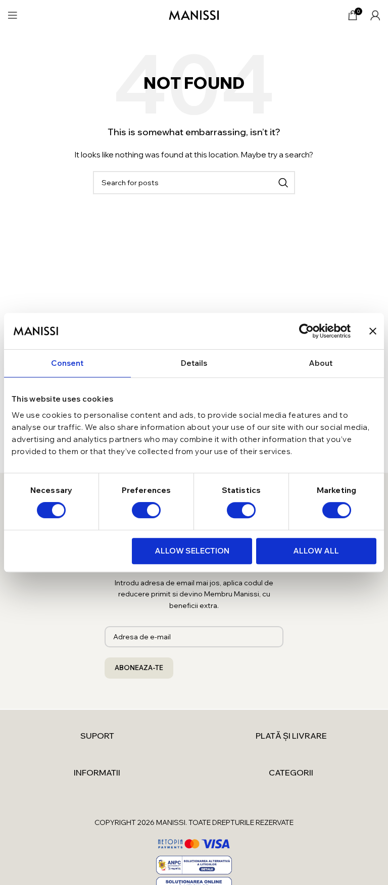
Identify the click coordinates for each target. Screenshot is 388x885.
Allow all (316, 551)
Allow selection (192, 551)
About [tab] (321, 363)
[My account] (375, 15)
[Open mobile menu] (13, 15)
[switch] (146, 510)
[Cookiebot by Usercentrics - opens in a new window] (306, 331)
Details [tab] (194, 363)
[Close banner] (372, 331)
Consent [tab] (67, 363)
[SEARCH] (283, 182)
